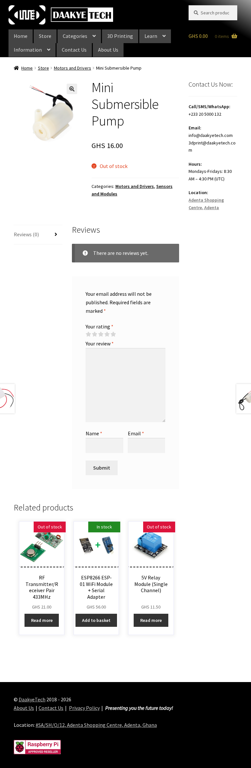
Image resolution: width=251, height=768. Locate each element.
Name (94, 433)
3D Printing (120, 36)
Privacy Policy (84, 708)
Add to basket (96, 620)
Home (20, 36)
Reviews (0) (26, 234)
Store (45, 36)
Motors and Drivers (72, 68)
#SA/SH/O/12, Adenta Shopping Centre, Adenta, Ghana (96, 725)
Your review (100, 343)
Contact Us (74, 49)
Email (136, 433)
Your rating (99, 326)
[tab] (38, 234)
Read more (42, 620)
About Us (108, 49)
